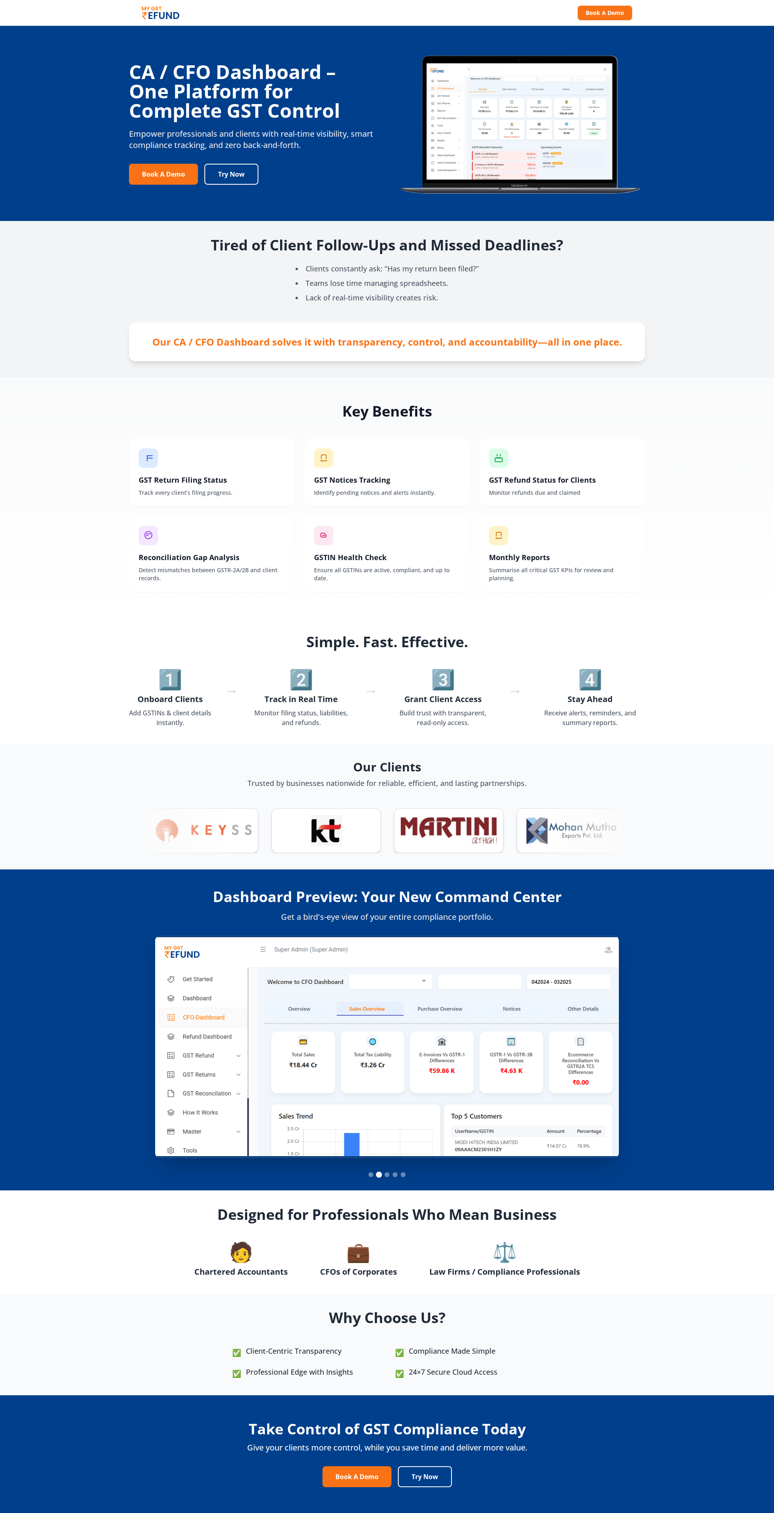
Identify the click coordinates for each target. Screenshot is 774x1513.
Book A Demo (605, 13)
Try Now (231, 174)
